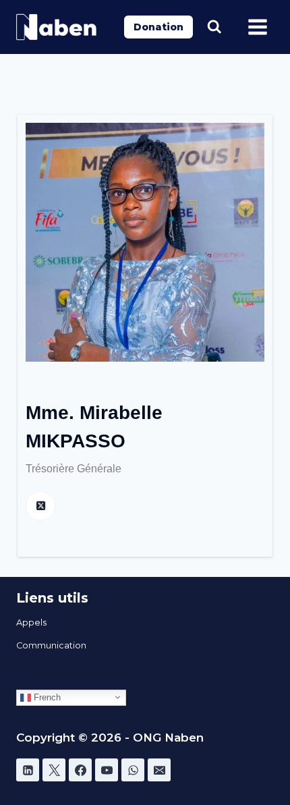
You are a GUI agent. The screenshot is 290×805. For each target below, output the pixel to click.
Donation (158, 27)
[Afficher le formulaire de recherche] (214, 26)
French (46, 697)
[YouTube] (106, 769)
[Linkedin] (27, 769)
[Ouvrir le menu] (257, 26)
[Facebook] (80, 769)
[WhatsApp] (132, 769)
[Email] (159, 769)
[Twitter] (53, 769)
